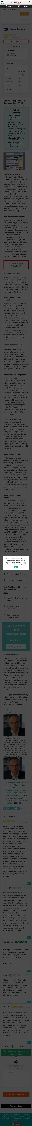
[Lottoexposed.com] (16, 2)
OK (16, 567)
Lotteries (24, 6)
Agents (10, 6)
